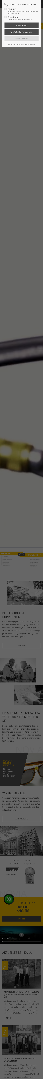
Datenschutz (12, 44)
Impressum (20, 44)
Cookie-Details (30, 44)
